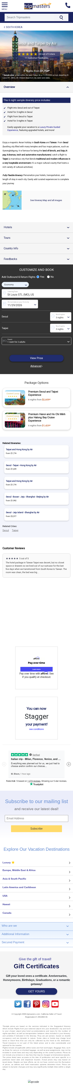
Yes (42, 276)
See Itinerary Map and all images (46, 200)
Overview (37, 87)
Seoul (5, 316)
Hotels (38, 227)
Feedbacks (38, 259)
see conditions (36, 729)
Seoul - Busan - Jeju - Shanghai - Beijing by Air (27, 497)
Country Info (38, 248)
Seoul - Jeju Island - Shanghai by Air (22, 512)
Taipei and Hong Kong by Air (19, 449)
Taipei (5, 328)
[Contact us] (69, 6)
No (52, 276)
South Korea (14, 27)
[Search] (61, 17)
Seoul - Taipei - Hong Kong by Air (21, 465)
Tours (38, 237)
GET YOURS (36, 991)
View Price (36, 358)
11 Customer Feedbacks (36, 58)
